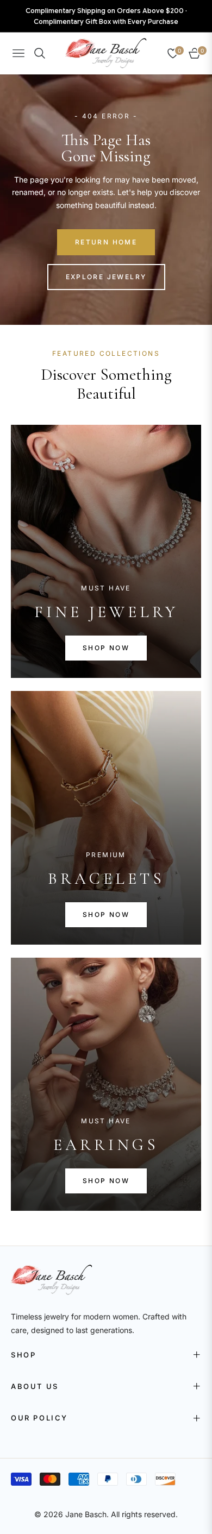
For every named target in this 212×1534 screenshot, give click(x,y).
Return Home (106, 242)
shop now (106, 648)
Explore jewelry (106, 277)
